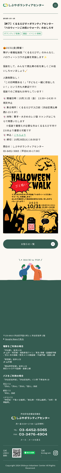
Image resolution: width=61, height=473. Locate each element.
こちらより (20, 135)
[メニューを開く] (55, 5)
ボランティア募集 (12, 33)
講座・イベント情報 (32, 33)
